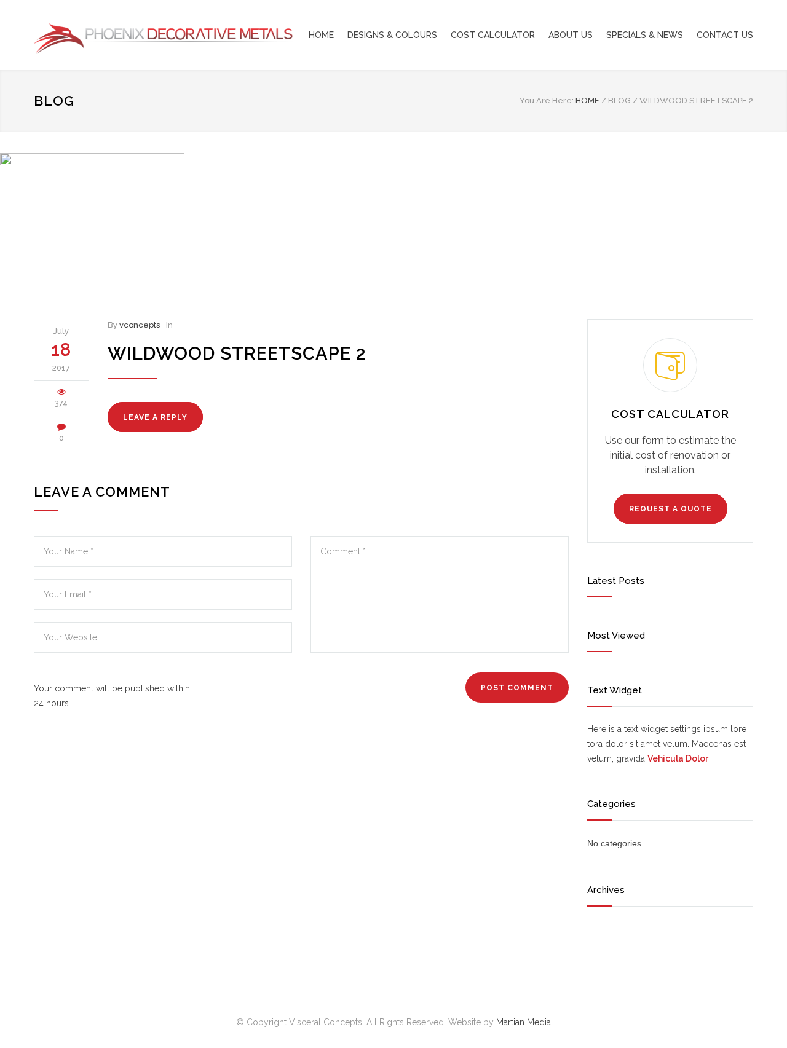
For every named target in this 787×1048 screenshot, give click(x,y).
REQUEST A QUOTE (670, 509)
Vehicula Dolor (677, 758)
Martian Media (523, 1022)
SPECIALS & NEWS (644, 35)
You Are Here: (547, 100)
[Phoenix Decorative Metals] (147, 35)
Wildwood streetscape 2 (237, 353)
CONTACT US (725, 35)
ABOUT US (570, 35)
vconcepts (139, 324)
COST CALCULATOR (493, 35)
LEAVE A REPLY (155, 417)
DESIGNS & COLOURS (392, 35)
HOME (321, 35)
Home (587, 100)
